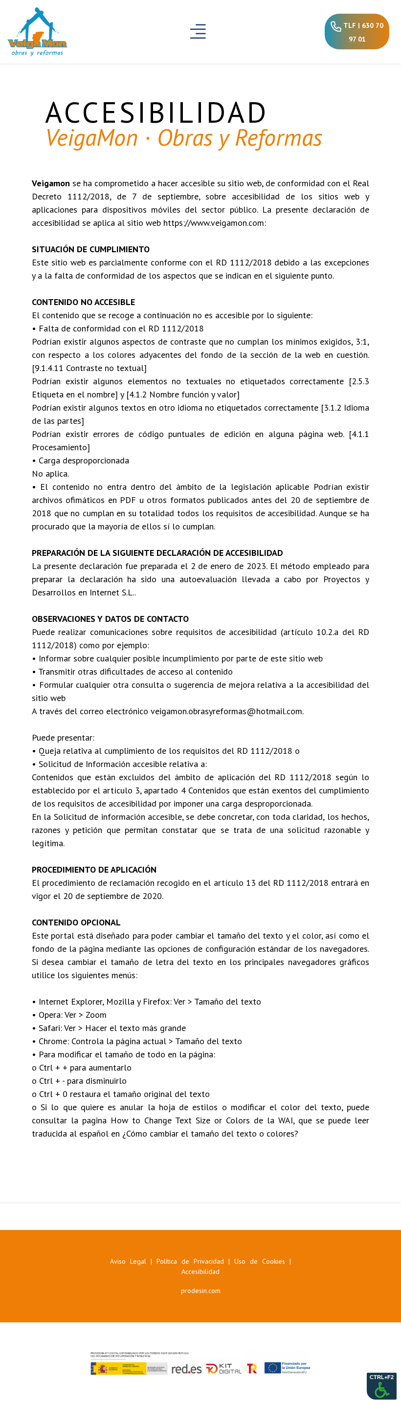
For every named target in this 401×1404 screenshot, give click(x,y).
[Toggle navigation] (198, 32)
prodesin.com (201, 1290)
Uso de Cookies (259, 1261)
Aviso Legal (128, 1261)
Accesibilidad (200, 1271)
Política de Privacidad (190, 1261)
